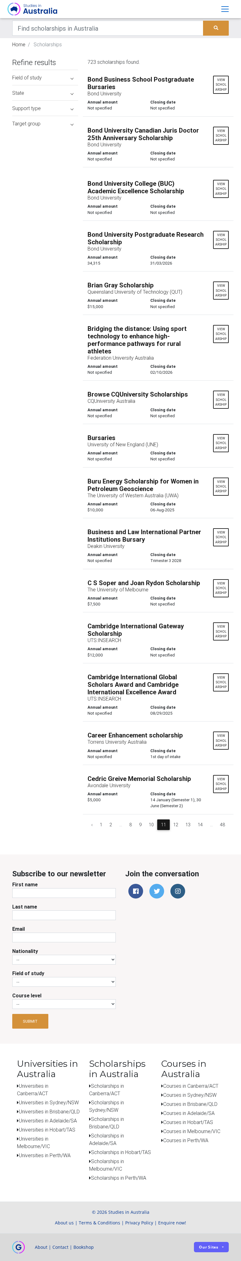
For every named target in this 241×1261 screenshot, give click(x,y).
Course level (26, 995)
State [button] (18, 93)
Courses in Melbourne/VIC (191, 1131)
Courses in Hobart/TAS (188, 1122)
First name (25, 884)
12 (175, 825)
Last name (24, 907)
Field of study (28, 973)
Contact (60, 1247)
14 (200, 825)
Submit (30, 1021)
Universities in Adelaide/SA (48, 1120)
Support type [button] (26, 108)
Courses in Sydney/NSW (190, 1095)
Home (18, 44)
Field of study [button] (27, 77)
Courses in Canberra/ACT (190, 1086)
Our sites (208, 1247)
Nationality (25, 951)
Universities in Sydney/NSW (49, 1102)
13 (187, 825)
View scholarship (221, 85)
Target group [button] (26, 123)
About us (64, 1223)
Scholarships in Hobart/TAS (121, 1152)
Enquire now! (172, 1223)
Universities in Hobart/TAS (47, 1130)
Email (18, 929)
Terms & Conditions (99, 1223)
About (41, 1247)
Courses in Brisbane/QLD (190, 1104)
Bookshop (83, 1247)
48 (222, 825)
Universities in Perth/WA (45, 1155)
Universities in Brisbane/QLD (49, 1111)
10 (151, 825)
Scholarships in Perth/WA (118, 1178)
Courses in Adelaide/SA (189, 1113)
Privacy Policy (139, 1223)
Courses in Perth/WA (185, 1140)
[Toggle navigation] (225, 9)
